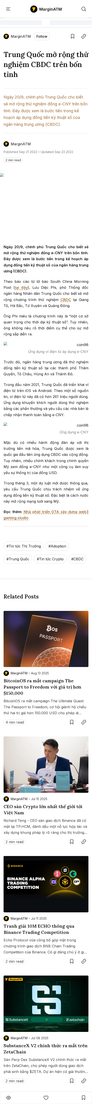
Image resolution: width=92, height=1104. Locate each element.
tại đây (21, 287)
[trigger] (83, 9)
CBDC (66, 299)
